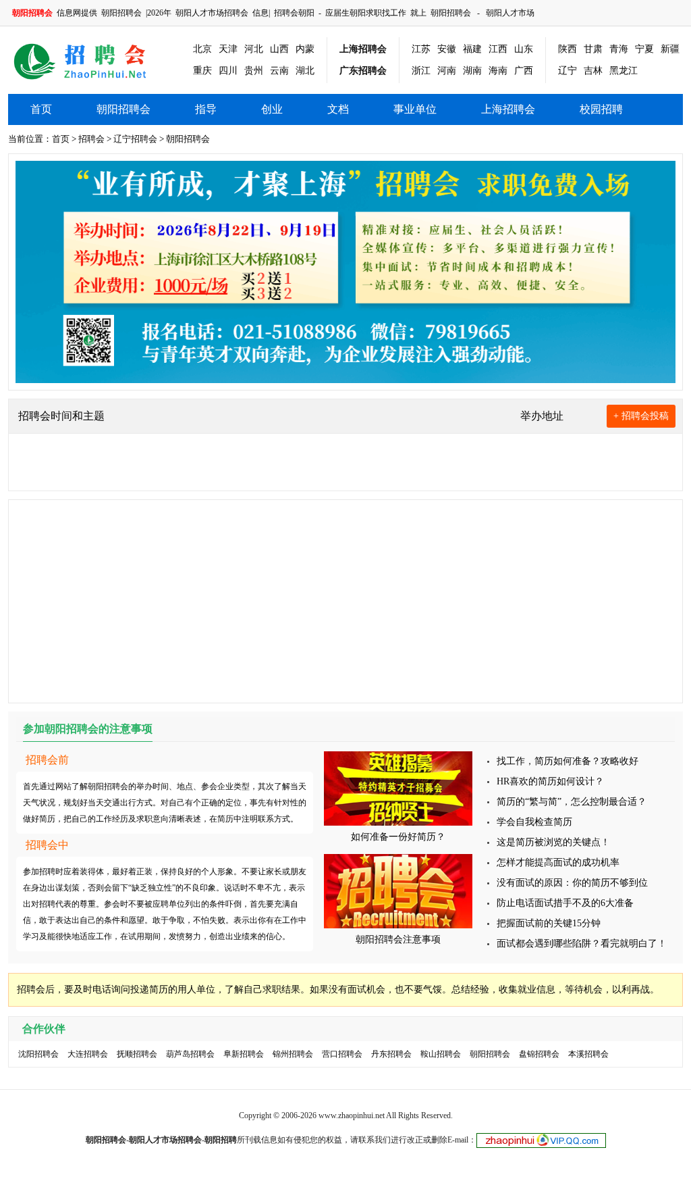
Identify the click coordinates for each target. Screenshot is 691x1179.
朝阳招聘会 (121, 13)
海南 (498, 71)
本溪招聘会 (588, 1054)
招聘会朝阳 (294, 13)
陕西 (567, 49)
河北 (253, 49)
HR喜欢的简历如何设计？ (550, 781)
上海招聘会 (363, 49)
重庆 (202, 71)
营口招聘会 (342, 1054)
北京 (202, 49)
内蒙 (305, 49)
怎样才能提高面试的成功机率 (558, 862)
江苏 (421, 49)
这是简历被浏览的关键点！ (553, 842)
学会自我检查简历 (534, 822)
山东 (523, 49)
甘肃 (593, 49)
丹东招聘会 (391, 1054)
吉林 (593, 71)
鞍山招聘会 (440, 1054)
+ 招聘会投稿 (641, 416)
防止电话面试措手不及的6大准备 (565, 903)
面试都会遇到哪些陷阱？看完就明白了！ (582, 943)
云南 (279, 71)
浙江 (421, 71)
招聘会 (91, 139)
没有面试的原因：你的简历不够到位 (572, 883)
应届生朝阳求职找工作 (365, 13)
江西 (498, 49)
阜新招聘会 (243, 1054)
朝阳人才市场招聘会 (211, 13)
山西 (279, 49)
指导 (206, 109)
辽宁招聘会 (135, 139)
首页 (41, 109)
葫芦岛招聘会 (190, 1054)
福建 (472, 49)
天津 (228, 49)
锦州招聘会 (293, 1054)
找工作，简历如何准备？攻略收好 (567, 761)
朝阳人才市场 (510, 13)
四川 (228, 71)
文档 (338, 109)
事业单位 (415, 109)
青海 (618, 49)
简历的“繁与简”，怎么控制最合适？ (571, 802)
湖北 (305, 71)
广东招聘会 (363, 71)
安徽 (446, 49)
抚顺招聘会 (137, 1054)
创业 (272, 109)
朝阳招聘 (220, 1140)
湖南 (472, 71)
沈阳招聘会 (38, 1054)
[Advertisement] (345, 601)
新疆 (670, 49)
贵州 (253, 71)
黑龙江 (623, 71)
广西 (523, 71)
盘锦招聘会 (539, 1054)
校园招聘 (601, 109)
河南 (446, 71)
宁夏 (644, 49)
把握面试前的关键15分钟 (549, 923)
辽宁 (567, 71)
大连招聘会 (87, 1054)
